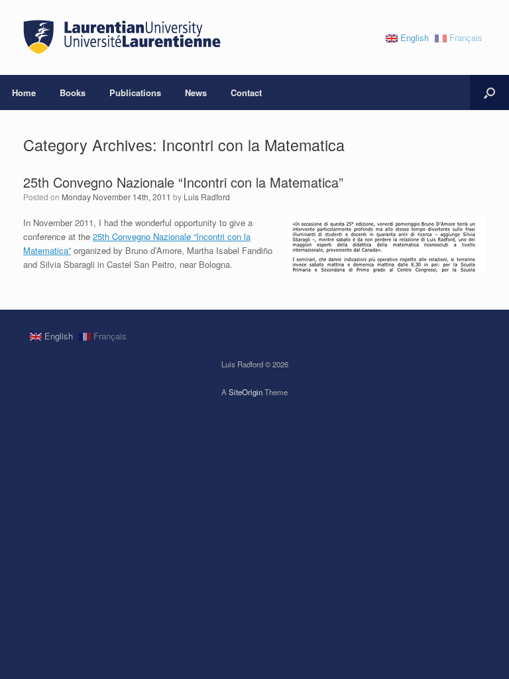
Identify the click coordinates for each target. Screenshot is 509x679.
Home (24, 92)
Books (72, 92)
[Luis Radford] (122, 37)
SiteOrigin (245, 392)
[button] (489, 92)
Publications (135, 92)
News (196, 92)
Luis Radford (207, 196)
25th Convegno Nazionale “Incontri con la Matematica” (183, 182)
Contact (246, 92)
